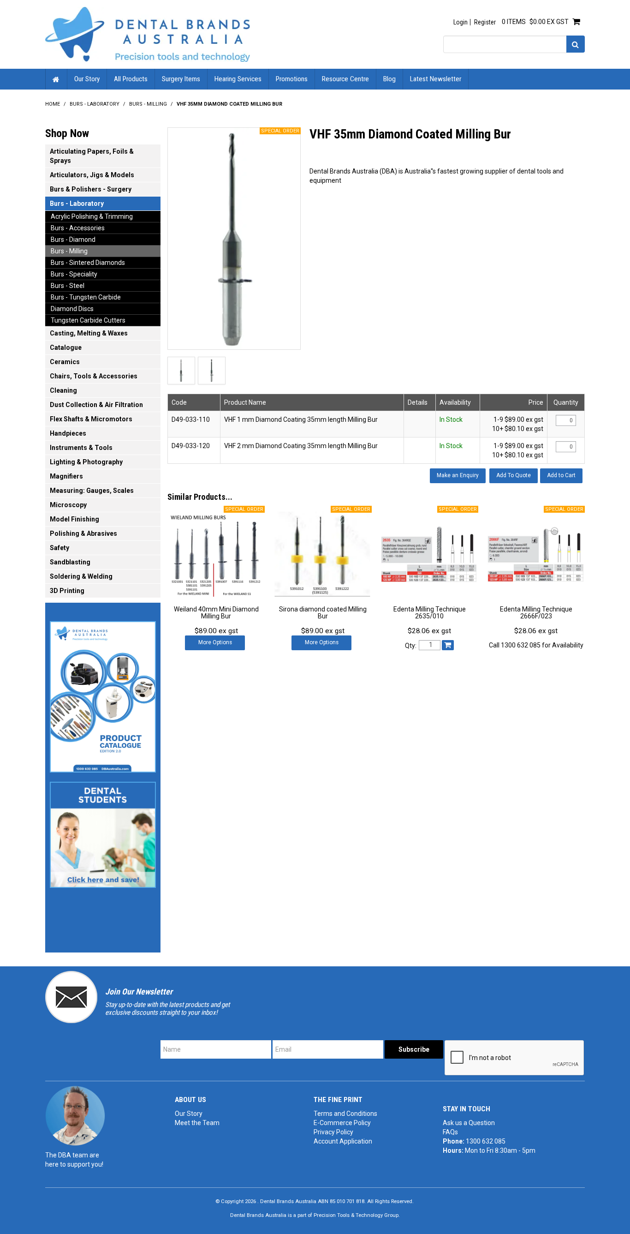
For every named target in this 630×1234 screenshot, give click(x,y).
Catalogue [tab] (66, 347)
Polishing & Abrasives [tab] (83, 533)
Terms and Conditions (345, 1113)
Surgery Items (181, 79)
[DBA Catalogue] (103, 694)
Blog (389, 79)
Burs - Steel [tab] (67, 285)
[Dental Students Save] (103, 832)
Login (460, 22)
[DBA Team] (75, 1115)
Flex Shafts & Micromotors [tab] (91, 419)
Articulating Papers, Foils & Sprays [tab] (92, 156)
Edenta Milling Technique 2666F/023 (536, 612)
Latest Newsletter (435, 79)
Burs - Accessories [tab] (78, 228)
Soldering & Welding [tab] (81, 576)
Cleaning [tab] (63, 390)
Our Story (87, 79)
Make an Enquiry (458, 475)
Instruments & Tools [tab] (81, 447)
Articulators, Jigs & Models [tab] (92, 175)
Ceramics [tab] (65, 361)
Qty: (410, 645)
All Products (131, 79)
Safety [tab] (59, 547)
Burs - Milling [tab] (69, 251)
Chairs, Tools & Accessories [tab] (93, 376)
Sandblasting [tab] (70, 562)
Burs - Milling (148, 104)
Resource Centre (345, 79)
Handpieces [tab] (68, 433)
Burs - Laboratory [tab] (77, 203)
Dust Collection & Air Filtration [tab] (96, 404)
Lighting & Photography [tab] (86, 462)
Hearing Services (238, 79)
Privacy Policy (333, 1132)
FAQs (450, 1132)
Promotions (292, 79)
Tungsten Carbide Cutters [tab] (88, 320)
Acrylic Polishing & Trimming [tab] (92, 216)
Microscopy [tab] (68, 505)
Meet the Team (197, 1122)
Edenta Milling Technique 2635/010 (429, 612)
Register (485, 22)
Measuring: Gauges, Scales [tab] (92, 490)
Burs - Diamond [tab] (73, 239)
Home (56, 79)
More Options (215, 642)
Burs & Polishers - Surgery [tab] (90, 189)
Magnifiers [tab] (66, 476)
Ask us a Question (469, 1122)
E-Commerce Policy (342, 1122)
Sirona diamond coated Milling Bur (323, 612)
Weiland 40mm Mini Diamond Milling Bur (216, 612)
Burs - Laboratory (94, 104)
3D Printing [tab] (67, 590)
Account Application (343, 1141)
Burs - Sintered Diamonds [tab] (88, 262)
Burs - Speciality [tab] (74, 274)
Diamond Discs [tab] (72, 308)
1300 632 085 (485, 1141)
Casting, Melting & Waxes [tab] (89, 333)
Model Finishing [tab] (74, 519)
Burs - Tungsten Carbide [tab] (86, 297)
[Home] (147, 33)
